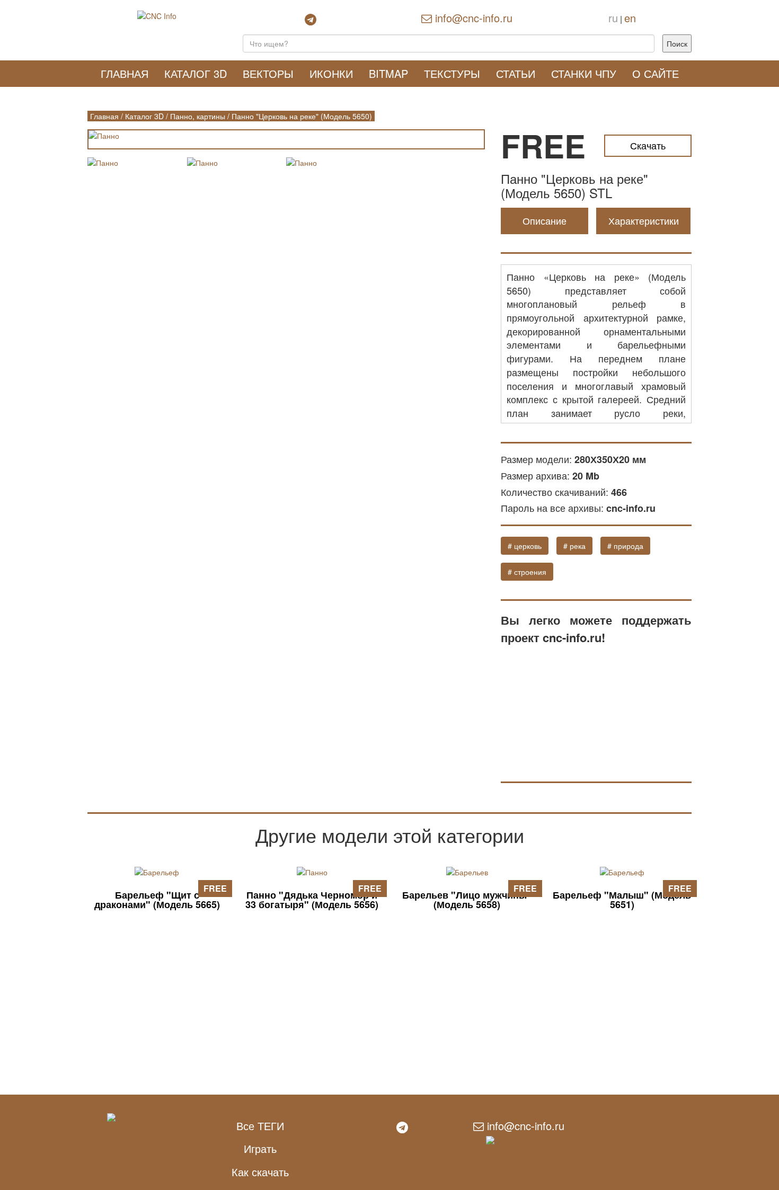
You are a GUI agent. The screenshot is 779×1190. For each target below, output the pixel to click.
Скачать (648, 145)
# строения (527, 571)
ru (613, 17)
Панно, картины (197, 116)
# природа (625, 545)
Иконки (331, 73)
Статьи (515, 73)
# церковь (525, 545)
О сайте (655, 73)
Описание (544, 220)
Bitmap (388, 73)
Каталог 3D (195, 73)
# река (574, 545)
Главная (124, 73)
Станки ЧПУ (583, 73)
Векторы (268, 73)
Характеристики (643, 220)
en (630, 17)
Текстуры (452, 73)
